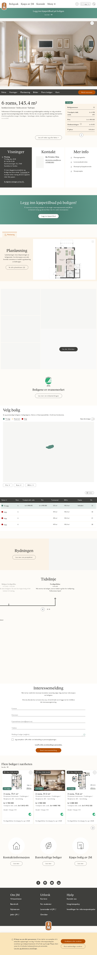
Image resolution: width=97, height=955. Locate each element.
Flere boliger (47, 92)
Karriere (43, 899)
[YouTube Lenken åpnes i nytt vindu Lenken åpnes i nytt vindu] (52, 883)
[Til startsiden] (4, 6)
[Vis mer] (81, 135)
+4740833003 (49, 162)
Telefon (14, 727)
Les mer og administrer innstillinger (25, 948)
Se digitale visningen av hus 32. (14, 182)
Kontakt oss (72, 899)
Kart (58, 92)
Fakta (4, 92)
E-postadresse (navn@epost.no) (22, 721)
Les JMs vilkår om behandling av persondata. (48, 745)
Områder (44, 914)
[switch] (87, 419)
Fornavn (14, 708)
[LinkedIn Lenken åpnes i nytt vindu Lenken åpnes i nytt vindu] (59, 883)
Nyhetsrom (15, 909)
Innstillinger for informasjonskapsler (81, 909)
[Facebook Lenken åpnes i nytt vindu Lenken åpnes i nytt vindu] (38, 883)
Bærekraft (14, 904)
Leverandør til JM (47, 909)
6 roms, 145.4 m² (19, 103)
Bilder (35, 92)
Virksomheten (16, 899)
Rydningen (31, 107)
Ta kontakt (24, 172)
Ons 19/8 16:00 (12, 772)
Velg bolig (11, 410)
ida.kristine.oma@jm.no (53, 160)
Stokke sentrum (21, 107)
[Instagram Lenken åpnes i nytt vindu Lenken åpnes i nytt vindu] (45, 883)
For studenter (46, 904)
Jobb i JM (14, 914)
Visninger (13, 92)
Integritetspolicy (73, 904)
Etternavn (15, 714)
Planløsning (25, 92)
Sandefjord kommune (8, 107)
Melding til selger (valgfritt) (20, 734)
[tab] (9, 234)
